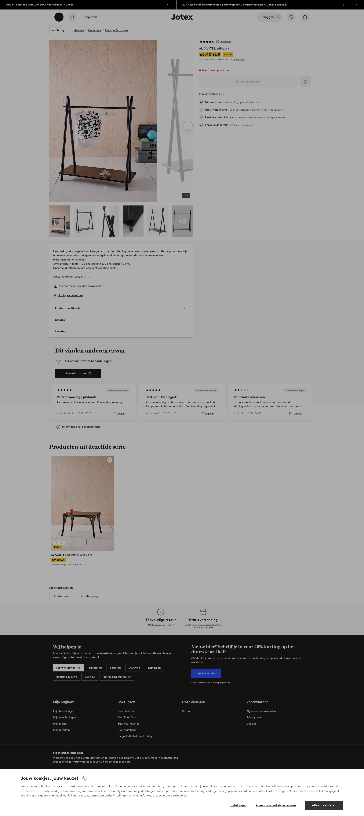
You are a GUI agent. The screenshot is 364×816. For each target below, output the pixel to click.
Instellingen (238, 805)
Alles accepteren (324, 805)
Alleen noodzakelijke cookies (276, 805)
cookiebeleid (179, 795)
